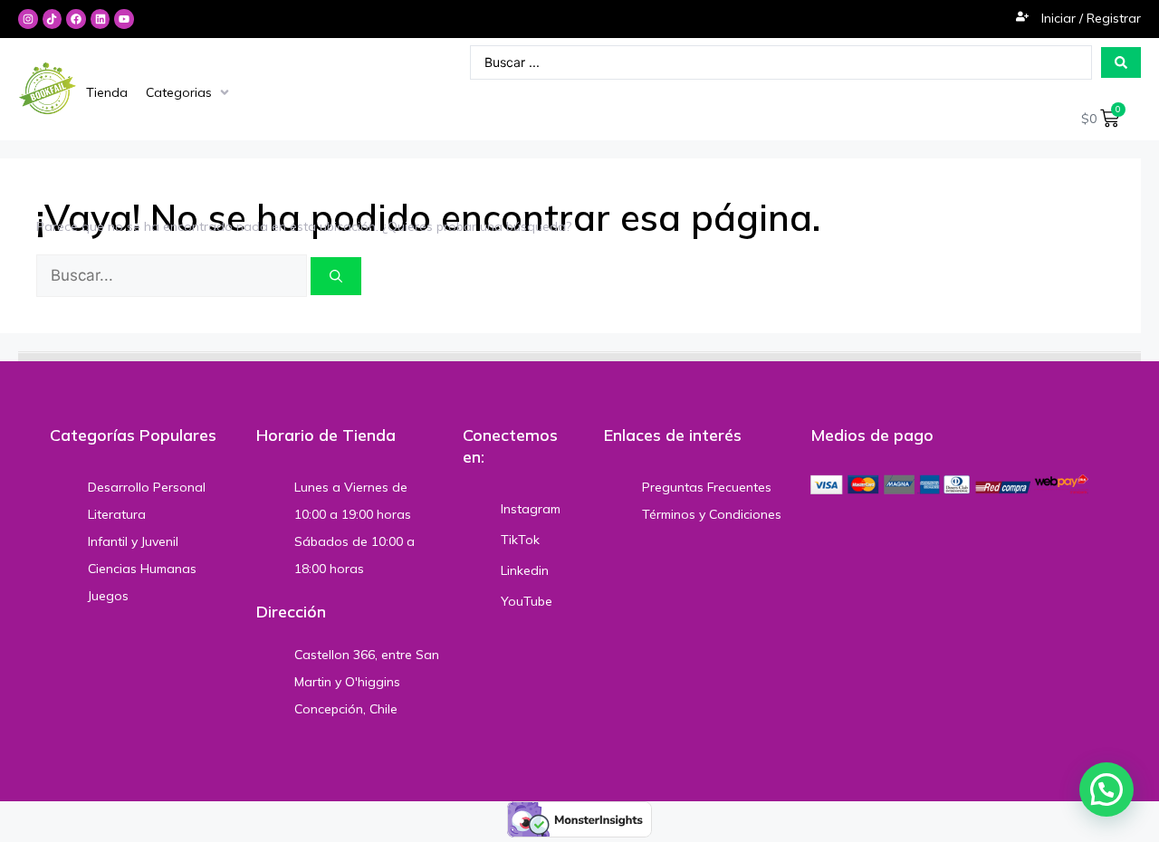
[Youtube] (124, 19)
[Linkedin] (100, 19)
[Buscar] (336, 276)
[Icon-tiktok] (52, 19)
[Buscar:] (173, 276)
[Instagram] (28, 19)
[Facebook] (76, 19)
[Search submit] (1121, 62)
